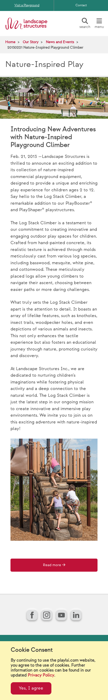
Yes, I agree (31, 688)
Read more (52, 565)
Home (10, 42)
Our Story (31, 42)
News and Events (60, 42)
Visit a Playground (26, 5)
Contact (81, 5)
